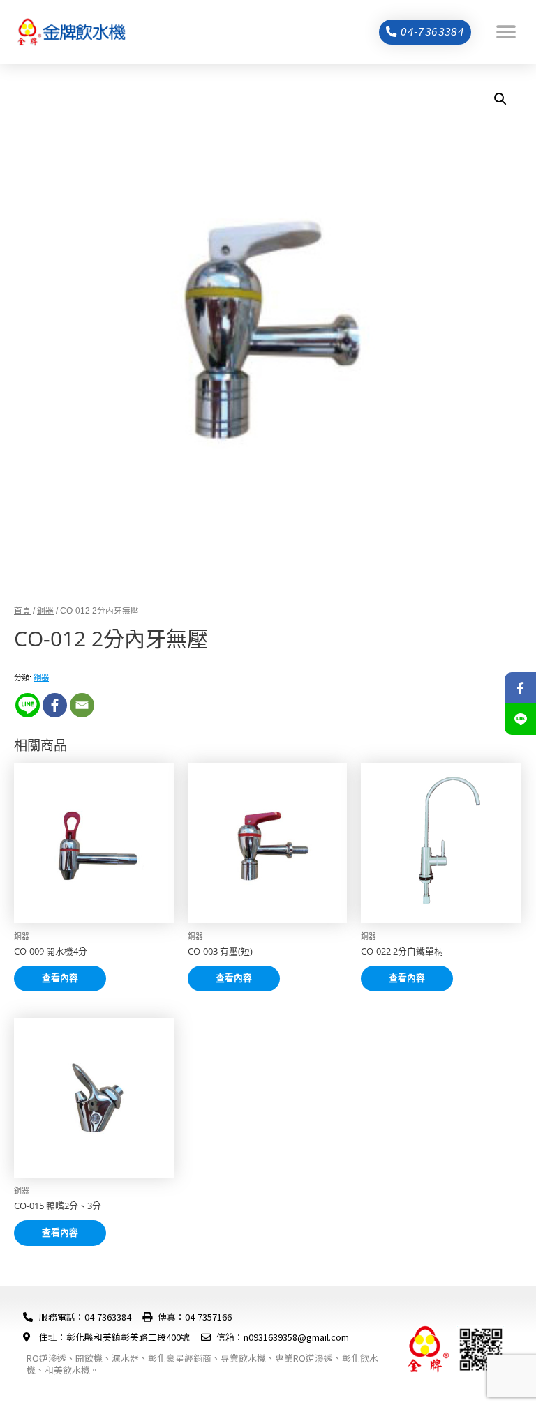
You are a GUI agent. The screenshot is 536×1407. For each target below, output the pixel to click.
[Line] (27, 705)
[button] (506, 31)
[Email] (82, 705)
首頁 (22, 610)
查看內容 (60, 978)
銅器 (45, 610)
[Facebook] (55, 705)
